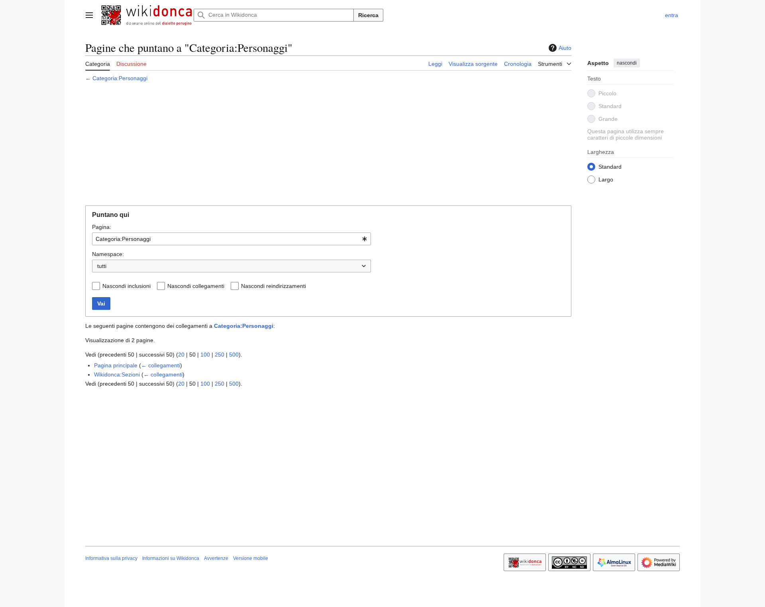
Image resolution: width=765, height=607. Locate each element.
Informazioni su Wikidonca (170, 558)
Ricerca (368, 15)
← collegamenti (160, 365)
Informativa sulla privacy (111, 558)
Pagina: (101, 227)
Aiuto (565, 48)
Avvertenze (216, 558)
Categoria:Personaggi (119, 78)
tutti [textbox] (101, 266)
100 (205, 354)
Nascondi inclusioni (126, 286)
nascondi (627, 63)
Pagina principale (115, 365)
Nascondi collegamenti (195, 286)
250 (219, 354)
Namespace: (108, 254)
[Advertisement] (328, 145)
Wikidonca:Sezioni (117, 374)
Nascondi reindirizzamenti (273, 286)
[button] (89, 15)
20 (181, 354)
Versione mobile (250, 558)
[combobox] (231, 239)
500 (234, 354)
